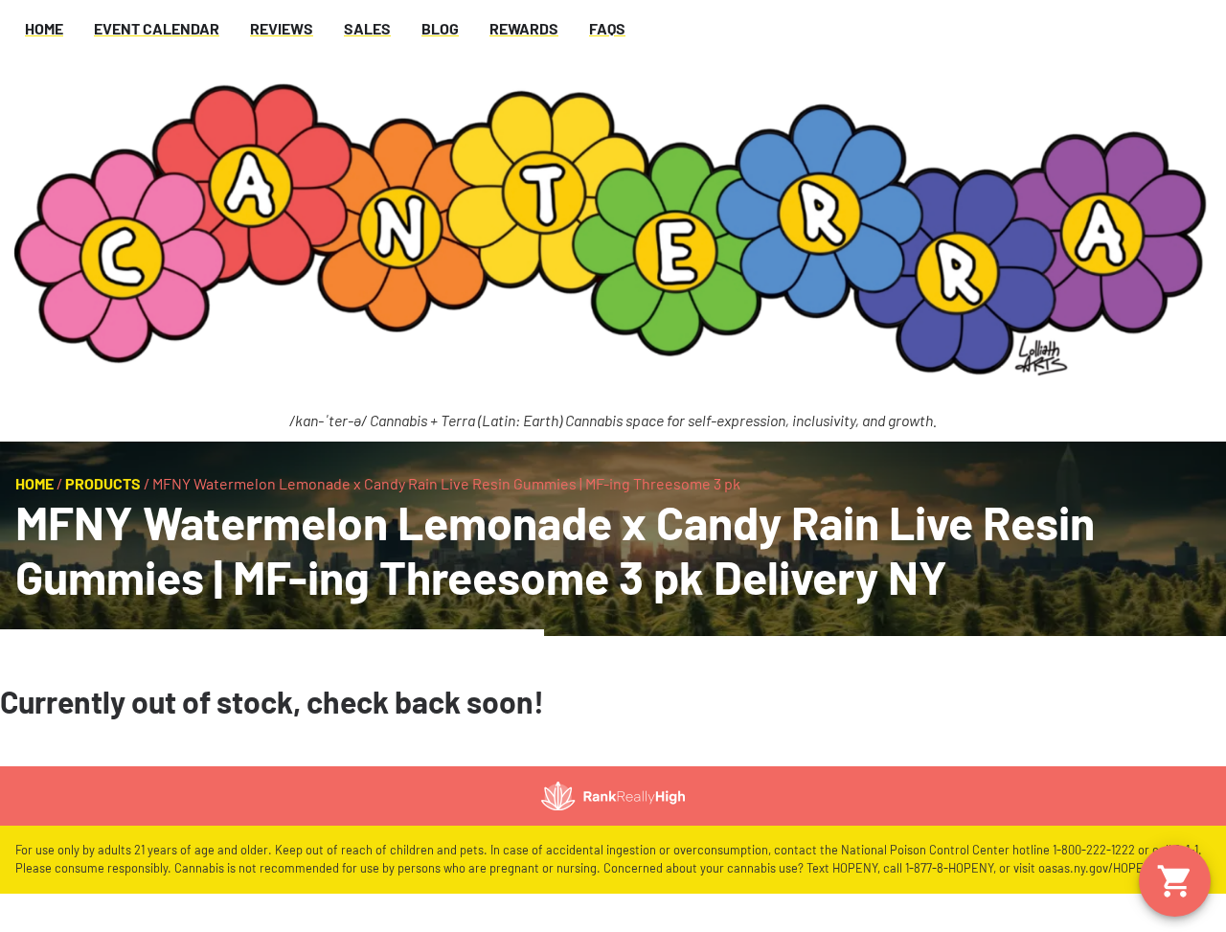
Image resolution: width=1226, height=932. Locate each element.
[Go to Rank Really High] (613, 796)
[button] (1175, 881)
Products (103, 483)
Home (34, 483)
